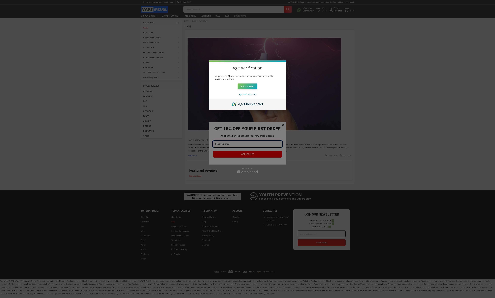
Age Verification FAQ (247, 94)
